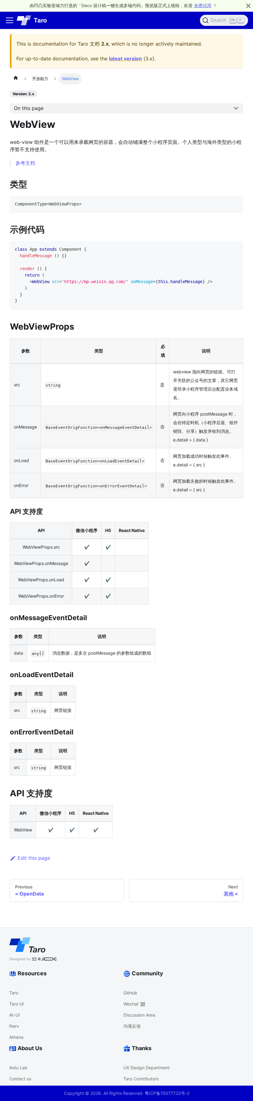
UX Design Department (146, 1067)
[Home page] (16, 78)
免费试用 (202, 5)
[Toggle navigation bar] (9, 20)
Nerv (14, 1026)
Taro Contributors (141, 1078)
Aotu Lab (18, 1067)
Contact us (20, 1078)
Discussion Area (139, 1015)
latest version (125, 58)
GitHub (130, 992)
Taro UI (16, 1003)
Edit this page (34, 858)
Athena (16, 1037)
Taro (13, 992)
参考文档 (25, 163)
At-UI (14, 1015)
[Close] (248, 5)
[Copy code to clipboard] (235, 203)
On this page (29, 108)
